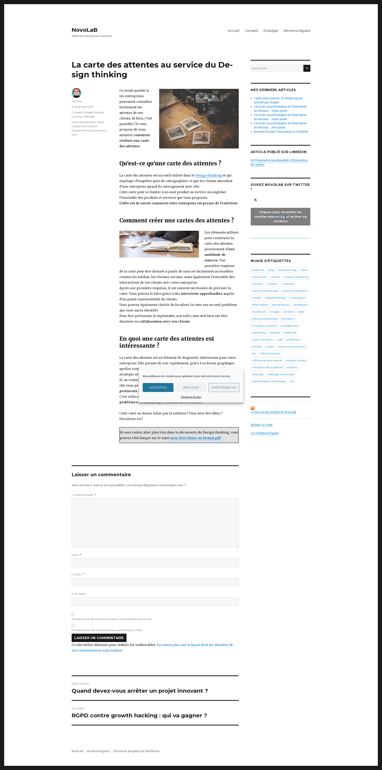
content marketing (296, 276)
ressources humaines (291, 346)
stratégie (258, 374)
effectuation (260, 304)
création (272, 283)
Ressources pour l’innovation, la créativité (281, 131)
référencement (270, 353)
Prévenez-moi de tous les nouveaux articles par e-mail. (107, 630)
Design (256, 297)
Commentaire (84, 495)
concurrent (259, 276)
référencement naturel (267, 360)
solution (292, 367)
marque (275, 332)
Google (274, 311)
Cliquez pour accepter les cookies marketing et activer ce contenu (280, 216)
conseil (275, 276)
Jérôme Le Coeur (262, 425)
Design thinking (208, 175)
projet (270, 346)
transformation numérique (269, 381)
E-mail (78, 574)
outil (74, 134)
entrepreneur (281, 304)
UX (292, 381)
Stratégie (270, 31)
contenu (257, 283)
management (289, 325)
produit (257, 346)
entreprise (300, 304)
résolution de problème (267, 367)
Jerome (77, 101)
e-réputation (297, 297)
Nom (77, 555)
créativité (288, 283)
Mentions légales (191, 397)
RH (254, 353)
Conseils (251, 31)
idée (301, 311)
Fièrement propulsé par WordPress (136, 751)
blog (271, 270)
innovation (99, 130)
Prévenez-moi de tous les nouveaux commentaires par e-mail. (112, 619)
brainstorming (287, 270)
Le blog (76, 116)
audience (258, 270)
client (100, 122)
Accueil (234, 31)
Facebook (259, 311)
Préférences (223, 387)
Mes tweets (280, 216)
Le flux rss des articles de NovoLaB (273, 412)
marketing (259, 332)
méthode (290, 332)
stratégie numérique (281, 374)
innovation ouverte (264, 325)
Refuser (191, 387)
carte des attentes (84, 122)
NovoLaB (84, 29)
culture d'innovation (84, 126)
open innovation (262, 339)
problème (293, 339)
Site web (79, 593)
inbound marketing (264, 318)
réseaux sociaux (296, 360)
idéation (288, 311)
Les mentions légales (265, 433)
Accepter (158, 387)
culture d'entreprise (265, 290)
